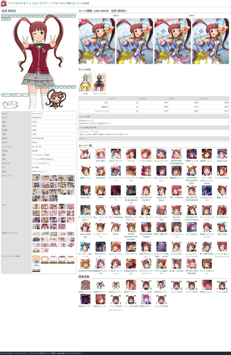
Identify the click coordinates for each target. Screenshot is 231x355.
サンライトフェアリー (116, 179)
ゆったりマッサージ (161, 162)
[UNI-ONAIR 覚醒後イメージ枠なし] (210, 63)
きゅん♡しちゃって (116, 255)
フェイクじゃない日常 (161, 218)
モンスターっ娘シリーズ (85, 255)
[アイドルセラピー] (53, 209)
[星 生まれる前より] (36, 222)
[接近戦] (36, 216)
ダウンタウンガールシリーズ (146, 272)
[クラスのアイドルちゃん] (70, 216)
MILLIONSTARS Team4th (146, 235)
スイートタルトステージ (207, 218)
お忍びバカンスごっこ (116, 162)
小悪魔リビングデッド (192, 162)
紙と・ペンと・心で (101, 218)
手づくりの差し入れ (207, 272)
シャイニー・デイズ (116, 198)
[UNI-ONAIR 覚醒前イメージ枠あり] (97, 63)
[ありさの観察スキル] (36, 209)
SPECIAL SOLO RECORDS (191, 272)
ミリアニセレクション (177, 235)
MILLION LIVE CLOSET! (146, 198)
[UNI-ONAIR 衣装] (85, 91)
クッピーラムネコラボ (101, 272)
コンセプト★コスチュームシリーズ (222, 255)
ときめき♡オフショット (116, 272)
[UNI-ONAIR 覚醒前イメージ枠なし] (134, 63)
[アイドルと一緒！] (53, 216)
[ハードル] (53, 229)
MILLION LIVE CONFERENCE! (191, 198)
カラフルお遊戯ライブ (161, 272)
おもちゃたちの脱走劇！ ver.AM (161, 255)
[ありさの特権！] (45, 209)
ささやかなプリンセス (207, 198)
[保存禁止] (62, 222)
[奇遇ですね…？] (70, 222)
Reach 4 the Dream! (161, 198)
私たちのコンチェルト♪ (161, 179)
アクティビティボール (131, 179)
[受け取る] (62, 229)
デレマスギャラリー (74, 353)
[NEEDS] (45, 216)
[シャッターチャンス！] (62, 209)
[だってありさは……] (45, 229)
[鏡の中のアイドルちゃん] (62, 216)
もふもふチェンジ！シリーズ (192, 255)
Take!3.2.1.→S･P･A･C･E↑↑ (131, 218)
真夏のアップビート (146, 179)
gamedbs (61, 353)
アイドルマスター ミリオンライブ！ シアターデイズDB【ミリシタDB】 (49, 3)
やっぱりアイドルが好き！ (85, 218)
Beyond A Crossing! (176, 218)
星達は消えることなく (146, 255)
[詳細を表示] (85, 158)
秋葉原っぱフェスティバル (207, 235)
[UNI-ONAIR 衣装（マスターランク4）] (99, 91)
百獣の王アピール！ (101, 255)
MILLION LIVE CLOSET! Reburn (192, 218)
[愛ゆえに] (36, 229)
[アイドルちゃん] (53, 222)
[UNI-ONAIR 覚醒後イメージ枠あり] (172, 63)
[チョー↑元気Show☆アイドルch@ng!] (70, 209)
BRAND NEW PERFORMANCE (176, 162)
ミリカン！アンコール (101, 235)
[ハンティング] (45, 222)
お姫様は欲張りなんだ (131, 272)
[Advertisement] (115, 330)
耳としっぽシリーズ (146, 218)
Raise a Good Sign (85, 235)
